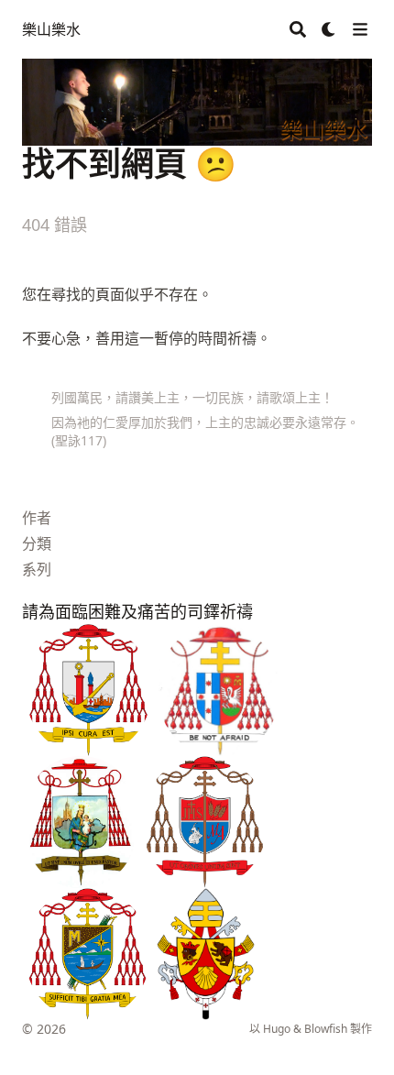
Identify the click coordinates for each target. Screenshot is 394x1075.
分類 (36, 543)
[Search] (298, 29)
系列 (36, 569)
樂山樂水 (51, 29)
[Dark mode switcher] (329, 29)
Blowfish (325, 1029)
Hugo (276, 1029)
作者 (36, 518)
